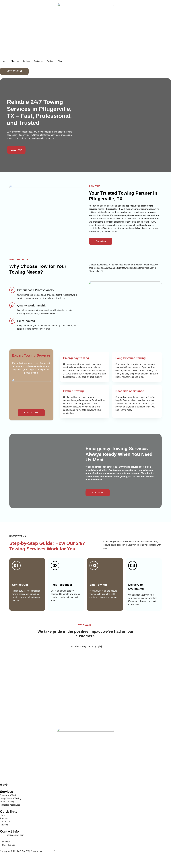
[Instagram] (4, 785)
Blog (60, 61)
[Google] (6, 785)
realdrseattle (48, 851)
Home (4, 61)
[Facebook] (1, 785)
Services (26, 61)
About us (15, 61)
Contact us (38, 61)
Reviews (50, 61)
